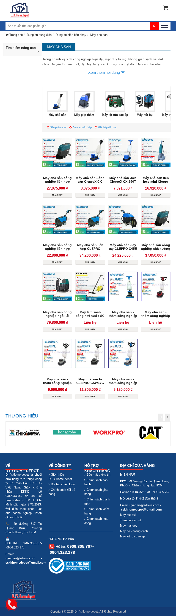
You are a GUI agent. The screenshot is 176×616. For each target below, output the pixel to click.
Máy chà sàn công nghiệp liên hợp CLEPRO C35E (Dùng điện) (57, 250)
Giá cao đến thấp (82, 127)
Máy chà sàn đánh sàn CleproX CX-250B (90, 181)
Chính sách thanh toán (97, 501)
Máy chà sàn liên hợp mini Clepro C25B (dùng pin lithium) (156, 183)
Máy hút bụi (145, 114)
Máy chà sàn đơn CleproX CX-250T (122, 179)
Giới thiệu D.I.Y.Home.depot (60, 477)
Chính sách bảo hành (95, 482)
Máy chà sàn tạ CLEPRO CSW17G (90, 381)
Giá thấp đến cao (107, 127)
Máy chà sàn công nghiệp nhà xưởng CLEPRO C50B (155, 248)
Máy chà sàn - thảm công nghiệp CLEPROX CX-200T (123, 315)
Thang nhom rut (130, 520)
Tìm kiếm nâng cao (21, 48)
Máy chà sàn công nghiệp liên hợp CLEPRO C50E (57, 181)
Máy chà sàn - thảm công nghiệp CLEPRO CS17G (57, 382)
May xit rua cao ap (132, 536)
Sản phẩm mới (58, 127)
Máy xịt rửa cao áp (115, 114)
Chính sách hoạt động (96, 521)
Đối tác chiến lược (63, 484)
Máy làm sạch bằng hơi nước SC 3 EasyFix (90, 315)
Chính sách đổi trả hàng (62, 492)
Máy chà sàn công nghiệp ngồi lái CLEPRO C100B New (57, 317)
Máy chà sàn (57, 114)
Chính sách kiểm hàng (96, 511)
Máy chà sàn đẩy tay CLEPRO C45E (123, 246)
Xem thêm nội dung (104, 72)
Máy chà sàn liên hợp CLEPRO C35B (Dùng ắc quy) (90, 250)
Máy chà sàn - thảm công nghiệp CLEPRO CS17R (155, 315)
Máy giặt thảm (84, 114)
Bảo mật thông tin (98, 474)
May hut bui (128, 515)
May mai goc (128, 525)
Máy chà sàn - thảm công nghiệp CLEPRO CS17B (123, 382)
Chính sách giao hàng (96, 492)
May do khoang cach (134, 531)
